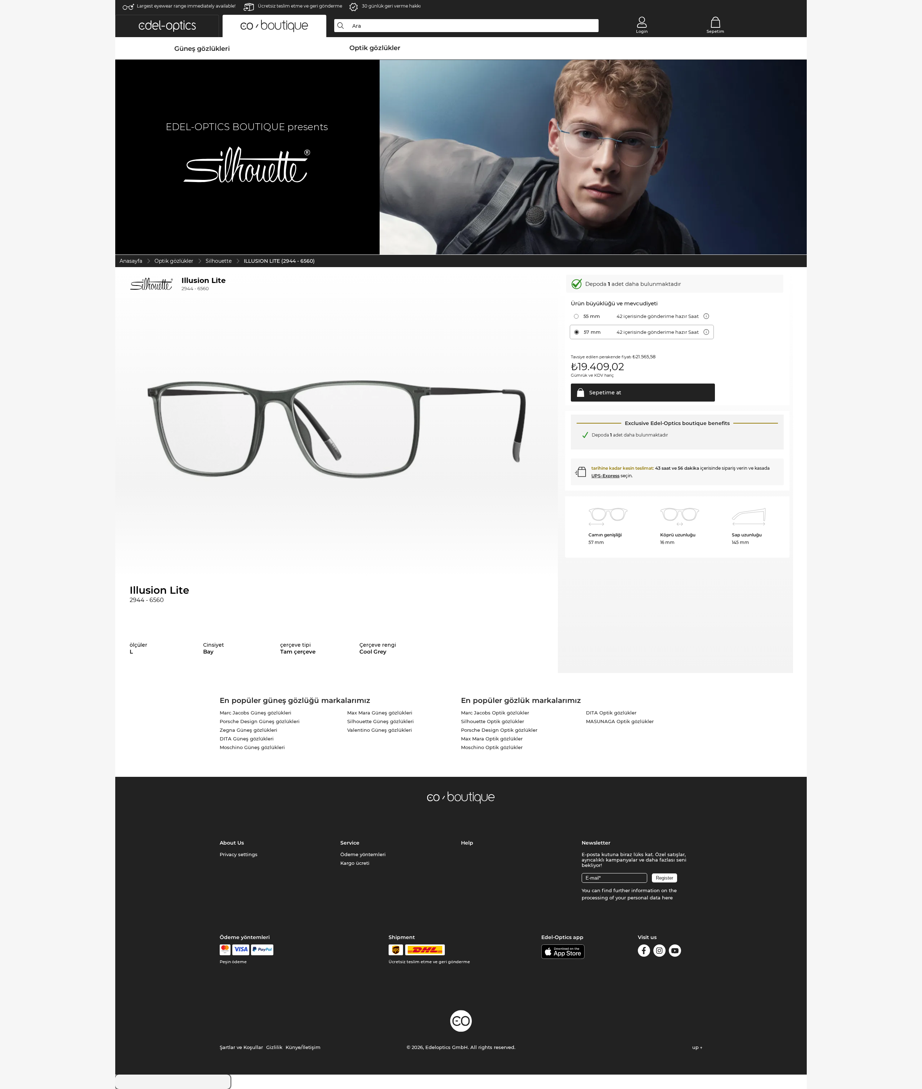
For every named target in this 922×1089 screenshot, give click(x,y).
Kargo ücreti (355, 863)
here (667, 897)
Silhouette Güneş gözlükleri (380, 721)
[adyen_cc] (225, 949)
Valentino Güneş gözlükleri (379, 730)
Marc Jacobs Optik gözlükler (495, 713)
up (696, 1047)
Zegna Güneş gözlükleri (248, 730)
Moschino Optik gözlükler (492, 747)
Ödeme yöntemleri (363, 854)
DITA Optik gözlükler (611, 713)
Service (349, 843)
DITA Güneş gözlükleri (247, 739)
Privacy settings (239, 854)
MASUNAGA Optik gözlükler (620, 721)
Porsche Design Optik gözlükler (499, 730)
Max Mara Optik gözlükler (492, 739)
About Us (232, 843)
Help (467, 843)
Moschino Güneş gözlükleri (252, 747)
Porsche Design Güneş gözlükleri (260, 721)
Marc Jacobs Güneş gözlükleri (255, 713)
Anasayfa (131, 261)
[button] (167, 26)
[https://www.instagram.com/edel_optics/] (659, 951)
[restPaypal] (262, 949)
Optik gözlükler (174, 261)
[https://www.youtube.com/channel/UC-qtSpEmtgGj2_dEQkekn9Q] (675, 951)
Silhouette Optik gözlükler (492, 721)
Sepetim (715, 31)
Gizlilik (274, 1047)
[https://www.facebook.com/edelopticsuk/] (644, 951)
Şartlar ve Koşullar (241, 1047)
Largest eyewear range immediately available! (186, 6)
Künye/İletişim (303, 1047)
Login (642, 31)
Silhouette (219, 261)
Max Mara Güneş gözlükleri (379, 713)
